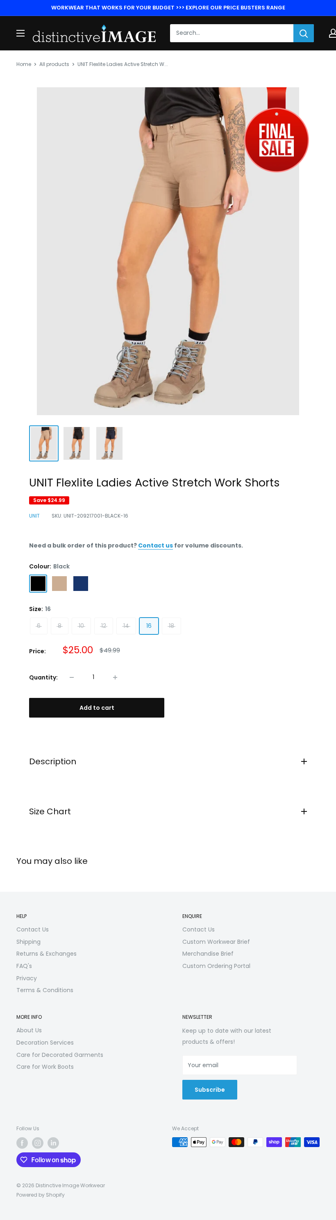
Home (23, 64)
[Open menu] (20, 33)
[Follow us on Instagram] (37, 1143)
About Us (29, 1030)
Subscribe (210, 1090)
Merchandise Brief (208, 954)
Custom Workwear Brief (216, 942)
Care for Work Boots (45, 1067)
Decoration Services (45, 1042)
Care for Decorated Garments (59, 1055)
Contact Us (32, 929)
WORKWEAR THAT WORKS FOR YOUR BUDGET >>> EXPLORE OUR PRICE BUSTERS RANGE (168, 7)
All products (54, 64)
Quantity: (43, 677)
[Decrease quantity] (71, 677)
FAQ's (24, 966)
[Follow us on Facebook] (22, 1143)
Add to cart (96, 708)
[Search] (303, 33)
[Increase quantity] (115, 677)
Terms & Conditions (44, 990)
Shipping (28, 942)
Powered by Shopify (40, 1194)
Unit (34, 515)
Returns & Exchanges (46, 954)
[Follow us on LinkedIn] (53, 1143)
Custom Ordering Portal (216, 966)
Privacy (26, 978)
